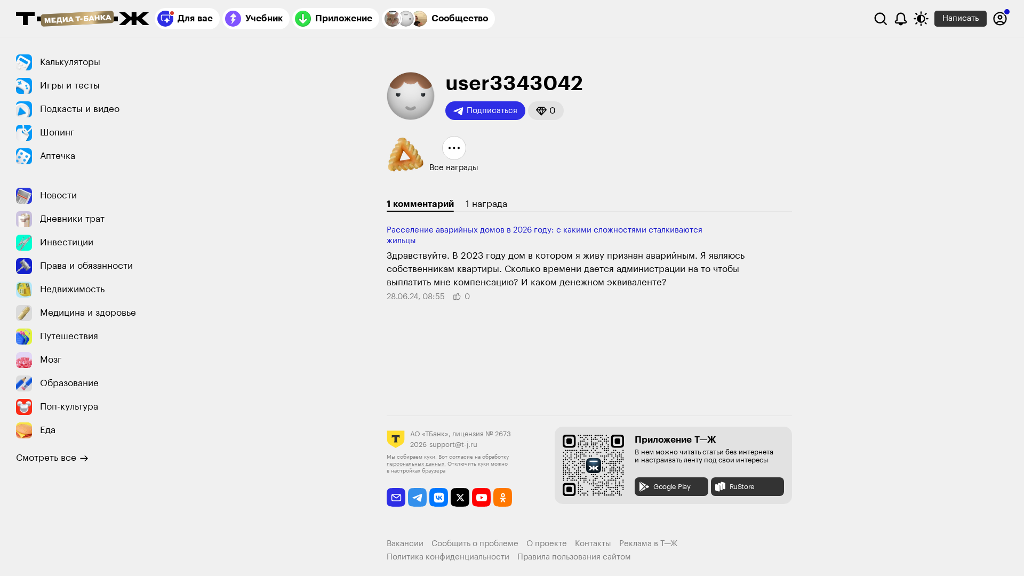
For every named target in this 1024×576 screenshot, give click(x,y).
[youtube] (481, 497)
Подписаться (492, 111)
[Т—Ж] (82, 19)
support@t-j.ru (453, 444)
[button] (546, 110)
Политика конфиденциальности (448, 557)
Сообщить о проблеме (474, 544)
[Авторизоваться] (1000, 19)
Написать (960, 18)
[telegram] (417, 497)
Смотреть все (46, 457)
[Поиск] (881, 19)
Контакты (593, 544)
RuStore (742, 486)
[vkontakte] (438, 497)
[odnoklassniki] (502, 497)
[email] (396, 497)
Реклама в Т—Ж (648, 544)
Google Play (672, 486)
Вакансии (405, 544)
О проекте (546, 544)
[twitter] (460, 497)
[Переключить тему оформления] (921, 19)
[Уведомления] (901, 19)
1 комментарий (420, 204)
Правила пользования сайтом (574, 557)
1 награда (486, 204)
